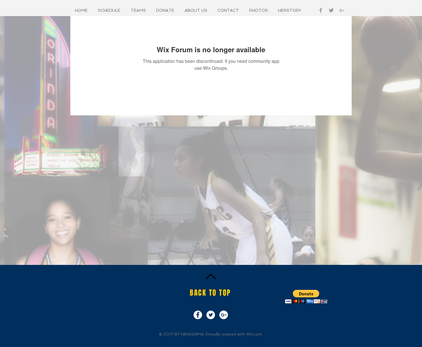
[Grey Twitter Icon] (331, 10)
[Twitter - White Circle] (210, 315)
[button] (110, 10)
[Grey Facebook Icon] (321, 10)
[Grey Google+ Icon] (342, 10)
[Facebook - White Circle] (197, 315)
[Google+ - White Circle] (223, 315)
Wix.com (254, 334)
